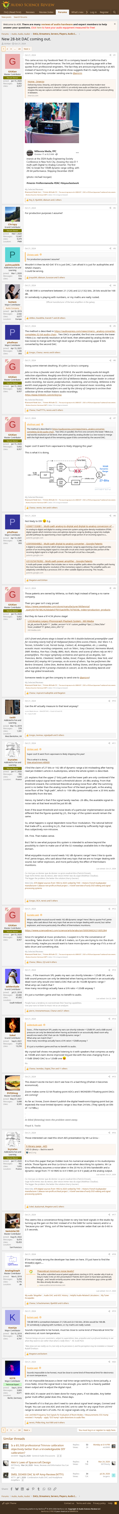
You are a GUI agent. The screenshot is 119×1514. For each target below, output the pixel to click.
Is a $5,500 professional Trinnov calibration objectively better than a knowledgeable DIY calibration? (38, 1449)
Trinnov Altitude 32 (50, 192)
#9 (114, 588)
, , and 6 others (43, 508)
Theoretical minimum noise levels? (55, 1271)
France (19, 779)
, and (47, 693)
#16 (114, 1132)
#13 (114, 970)
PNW (20, 241)
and (38, 580)
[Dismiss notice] (114, 24)
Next (26, 48)
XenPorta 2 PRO (47, 1511)
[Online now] (12, 221)
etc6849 (14, 1455)
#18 (114, 1254)
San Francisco (16, 1247)
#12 (114, 908)
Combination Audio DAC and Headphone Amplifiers (36, 1478)
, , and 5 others (47, 277)
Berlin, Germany (15, 1398)
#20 (114, 1362)
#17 (114, 1214)
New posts (6, 17)
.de (20, 1284)
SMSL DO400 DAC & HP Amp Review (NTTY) (37, 1474)
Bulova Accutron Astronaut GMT (36, 195)
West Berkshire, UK (13, 736)
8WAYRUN (74, 1511)
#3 (114, 248)
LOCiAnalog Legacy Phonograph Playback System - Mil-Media (61, 621)
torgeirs (106, 1476)
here (39, 27)
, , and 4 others (43, 962)
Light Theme (10, 1503)
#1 (114, 55)
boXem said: (32, 1317)
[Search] (114, 12)
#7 (114, 418)
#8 (114, 515)
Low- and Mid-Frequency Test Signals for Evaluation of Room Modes (54, 1415)
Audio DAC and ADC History (56, 1295)
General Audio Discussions (43, 1455)
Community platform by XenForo (43, 1509)
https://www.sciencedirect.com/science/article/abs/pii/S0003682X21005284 (66, 930)
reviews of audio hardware (57, 24)
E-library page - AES (36, 1146)
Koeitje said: (32, 1368)
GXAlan (7, 43)
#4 (114, 285)
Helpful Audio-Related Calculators (84, 1295)
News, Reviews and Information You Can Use (40, 1466)
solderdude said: (34, 1024)
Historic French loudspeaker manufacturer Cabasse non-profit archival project (65, 884)
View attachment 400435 (38, 762)
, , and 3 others (46, 410)
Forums (62, 12)
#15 (114, 1076)
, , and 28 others (47, 318)
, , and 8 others (44, 352)
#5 (114, 326)
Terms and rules (83, 1503)
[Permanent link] (26, 893)
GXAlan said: (32, 749)
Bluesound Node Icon (33, 192)
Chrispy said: (33, 254)
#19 (114, 1311)
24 (19, 48)
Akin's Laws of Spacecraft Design (31, 1462)
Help (110, 1503)
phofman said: (33, 424)
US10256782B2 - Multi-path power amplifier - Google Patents (59, 561)
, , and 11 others (48, 1068)
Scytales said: (33, 915)
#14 (114, 1019)
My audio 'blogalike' (33, 1295)
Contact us (69, 1503)
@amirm (77, 73)
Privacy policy (99, 1503)
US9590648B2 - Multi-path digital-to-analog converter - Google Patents (64, 543)
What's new (77, 12)
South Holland (16, 1002)
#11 (114, 743)
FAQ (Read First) (12, 12)
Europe (18, 319)
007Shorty (15, 1465)
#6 (114, 360)
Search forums (20, 17)
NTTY (13, 1477)
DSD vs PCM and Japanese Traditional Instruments (99, 192)
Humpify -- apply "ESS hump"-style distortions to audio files (60, 1417)
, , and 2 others (45, 200)
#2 (114, 208)
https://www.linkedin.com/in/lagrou (43, 394)
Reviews (30, 12)
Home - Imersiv (36, 81)
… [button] (15, 48)
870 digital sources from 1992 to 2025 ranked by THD (57, 883)
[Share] (110, 55)
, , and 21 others (49, 1011)
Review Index (46, 12)
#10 (114, 701)
